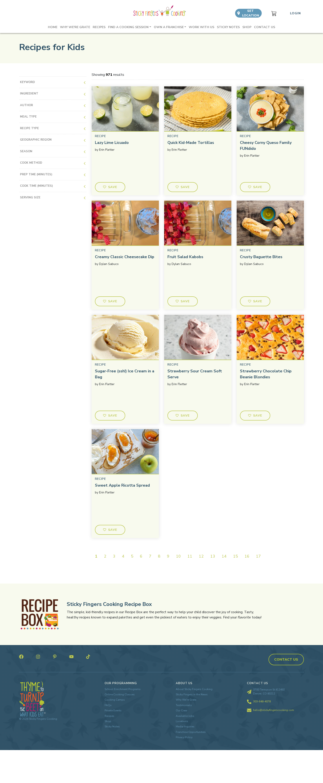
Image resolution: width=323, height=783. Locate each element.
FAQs (108, 705)
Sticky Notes (228, 27)
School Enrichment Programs (123, 689)
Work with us (201, 27)
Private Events (113, 710)
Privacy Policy (184, 737)
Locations (182, 721)
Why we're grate (75, 27)
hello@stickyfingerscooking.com (273, 710)
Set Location (250, 13)
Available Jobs (185, 716)
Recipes (99, 27)
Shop (246, 27)
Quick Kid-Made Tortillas (190, 142)
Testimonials (184, 705)
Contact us (264, 27)
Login (295, 13)
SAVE (112, 187)
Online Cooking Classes (120, 694)
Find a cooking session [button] (128, 27)
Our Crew (181, 710)
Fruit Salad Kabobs (185, 256)
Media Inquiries (185, 726)
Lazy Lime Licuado (112, 142)
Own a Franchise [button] (169, 27)
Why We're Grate (186, 699)
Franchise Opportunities (191, 732)
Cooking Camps (115, 699)
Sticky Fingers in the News (192, 694)
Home (52, 27)
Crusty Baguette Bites (261, 256)
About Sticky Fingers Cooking (194, 689)
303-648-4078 (262, 701)
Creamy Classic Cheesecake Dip (124, 256)
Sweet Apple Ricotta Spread (122, 485)
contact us (286, 659)
